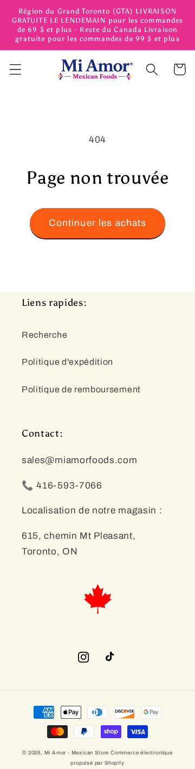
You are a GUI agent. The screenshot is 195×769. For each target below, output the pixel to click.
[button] (15, 69)
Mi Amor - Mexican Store (76, 752)
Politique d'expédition (67, 361)
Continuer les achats (98, 223)
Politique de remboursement (81, 389)
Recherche (44, 334)
